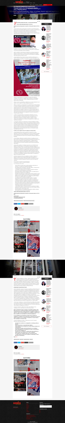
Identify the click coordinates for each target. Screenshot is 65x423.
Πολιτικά (27, 404)
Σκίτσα (33, 4)
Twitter (19, 203)
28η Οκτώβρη (28, 418)
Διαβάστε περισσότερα (20, 348)
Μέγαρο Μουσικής (27, 339)
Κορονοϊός (22, 339)
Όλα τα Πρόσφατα (46, 71)
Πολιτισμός (27, 405)
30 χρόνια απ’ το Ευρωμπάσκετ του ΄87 (31, 416)
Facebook (16, 203)
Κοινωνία (27, 406)
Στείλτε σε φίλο (31, 203)
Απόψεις (27, 407)
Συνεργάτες (40, 4)
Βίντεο (31, 4)
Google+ (23, 203)
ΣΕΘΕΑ (16, 336)
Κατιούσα (15, 21)
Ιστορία (27, 408)
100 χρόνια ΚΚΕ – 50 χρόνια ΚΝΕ (30, 415)
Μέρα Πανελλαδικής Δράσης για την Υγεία (29, 200)
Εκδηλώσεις (36, 4)
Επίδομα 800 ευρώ (17, 339)
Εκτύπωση (26, 203)
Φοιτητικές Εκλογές (28, 417)
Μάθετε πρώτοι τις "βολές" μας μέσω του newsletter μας (45, 404)
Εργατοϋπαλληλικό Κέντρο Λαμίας (19, 200)
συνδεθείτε (22, 215)
